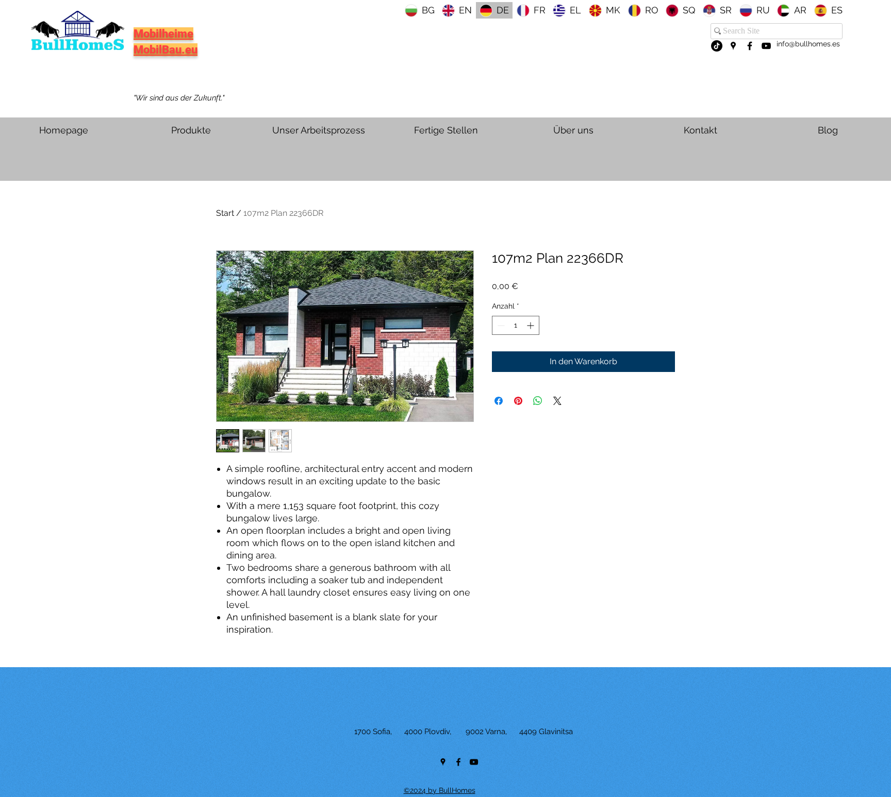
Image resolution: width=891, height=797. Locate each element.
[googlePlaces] (733, 46)
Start (225, 213)
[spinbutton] (515, 325)
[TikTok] (716, 46)
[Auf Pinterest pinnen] (518, 401)
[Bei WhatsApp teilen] (538, 401)
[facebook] (749, 46)
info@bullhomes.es (808, 44)
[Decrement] (499, 325)
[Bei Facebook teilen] (498, 401)
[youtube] (766, 46)
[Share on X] (557, 401)
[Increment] (531, 325)
